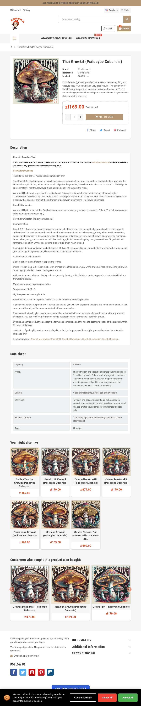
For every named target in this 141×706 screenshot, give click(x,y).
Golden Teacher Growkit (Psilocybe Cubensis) (24, 483)
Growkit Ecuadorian (91, 339)
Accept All (127, 697)
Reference (67, 72)
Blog (26, 10)
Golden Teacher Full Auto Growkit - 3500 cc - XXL (85, 535)
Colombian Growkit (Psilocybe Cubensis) (116, 481)
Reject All (107, 697)
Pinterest (121, 130)
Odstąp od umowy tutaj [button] (70, 688)
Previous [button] (11, 589)
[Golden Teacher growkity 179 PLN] (17, 23)
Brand (65, 69)
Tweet (107, 130)
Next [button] (129, 589)
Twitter (22, 672)
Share (93, 130)
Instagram (50, 672)
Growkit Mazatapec (39, 339)
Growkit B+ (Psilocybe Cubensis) (111, 606)
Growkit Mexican (110, 339)
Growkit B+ (55, 339)
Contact (17, 10)
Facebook (13, 672)
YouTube (32, 672)
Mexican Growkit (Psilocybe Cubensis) (55, 534)
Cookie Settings (83, 697)
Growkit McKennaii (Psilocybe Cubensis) (55, 481)
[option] (29, 593)
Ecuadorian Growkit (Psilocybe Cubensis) (25, 534)
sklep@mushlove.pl (101, 162)
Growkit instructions (23, 170)
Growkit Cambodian (71, 339)
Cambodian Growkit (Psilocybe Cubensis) (86, 481)
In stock (66, 76)
